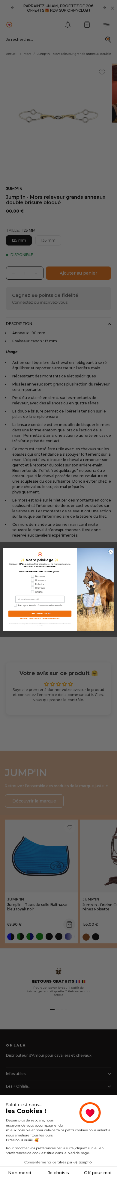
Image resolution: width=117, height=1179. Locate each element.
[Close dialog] (110, 551)
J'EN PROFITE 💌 (40, 613)
